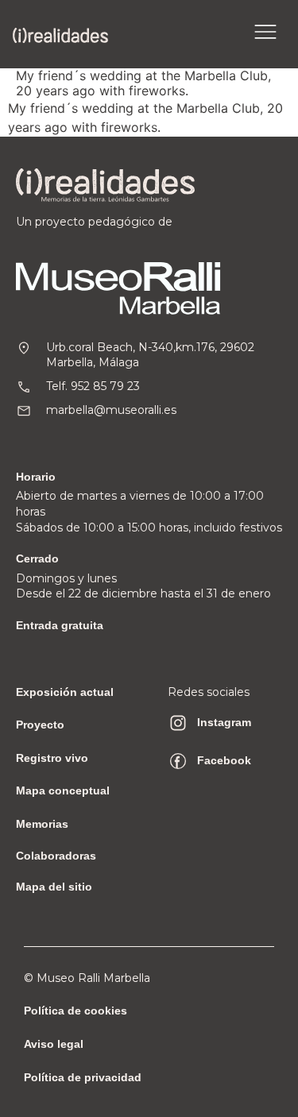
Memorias (42, 823)
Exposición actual (65, 692)
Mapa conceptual (63, 790)
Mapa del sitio (54, 886)
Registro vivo (52, 758)
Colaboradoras (56, 855)
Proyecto (40, 724)
